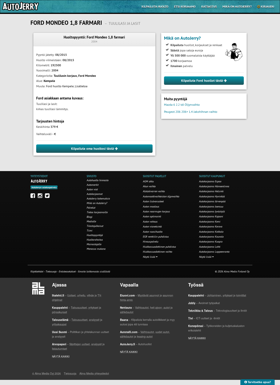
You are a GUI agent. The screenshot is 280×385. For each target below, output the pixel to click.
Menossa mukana (96, 249)
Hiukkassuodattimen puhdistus (159, 246)
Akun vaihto (149, 186)
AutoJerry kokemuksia (98, 198)
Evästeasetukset (67, 271)
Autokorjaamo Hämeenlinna (214, 186)
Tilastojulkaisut (95, 226)
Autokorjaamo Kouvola (211, 236)
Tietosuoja (51, 271)
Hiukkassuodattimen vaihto (157, 251)
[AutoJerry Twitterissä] (48, 196)
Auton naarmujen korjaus (156, 211)
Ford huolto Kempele (60, 86)
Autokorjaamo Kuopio (210, 241)
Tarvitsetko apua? (259, 382)
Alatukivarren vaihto (154, 191)
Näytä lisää (149, 257)
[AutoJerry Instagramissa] (41, 196)
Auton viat (92, 189)
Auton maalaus (151, 206)
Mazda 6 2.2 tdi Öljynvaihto (182, 104)
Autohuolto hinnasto (98, 180)
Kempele (49, 81)
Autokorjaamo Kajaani (211, 216)
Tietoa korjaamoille (97, 212)
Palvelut (91, 207)
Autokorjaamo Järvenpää (212, 201)
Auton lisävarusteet (153, 201)
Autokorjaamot (94, 194)
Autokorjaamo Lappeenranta (214, 251)
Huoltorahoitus (95, 239)
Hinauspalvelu (150, 241)
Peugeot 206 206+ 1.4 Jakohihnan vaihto (190, 112)
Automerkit (92, 184)
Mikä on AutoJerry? (237, 7)
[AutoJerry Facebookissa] (33, 196)
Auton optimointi (152, 216)
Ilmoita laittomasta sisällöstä (94, 271)
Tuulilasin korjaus (65, 76)
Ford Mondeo (87, 76)
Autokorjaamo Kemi (209, 221)
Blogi (89, 217)
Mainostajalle (94, 244)
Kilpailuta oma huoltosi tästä (93, 148)
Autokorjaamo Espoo (210, 181)
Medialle (91, 221)
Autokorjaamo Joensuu (211, 206)
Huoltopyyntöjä (95, 235)
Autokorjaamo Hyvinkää (212, 196)
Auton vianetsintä (152, 226)
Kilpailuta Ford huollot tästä (202, 80)
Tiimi (89, 230)
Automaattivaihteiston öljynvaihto (161, 196)
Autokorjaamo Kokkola (211, 231)
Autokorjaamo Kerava (210, 226)
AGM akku (148, 181)
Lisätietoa (81, 86)
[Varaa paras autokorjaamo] (39, 181)
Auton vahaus (150, 221)
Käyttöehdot (37, 271)
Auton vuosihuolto (152, 231)
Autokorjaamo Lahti (209, 246)
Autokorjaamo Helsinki (211, 191)
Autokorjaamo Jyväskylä (212, 211)
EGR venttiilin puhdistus (156, 236)
